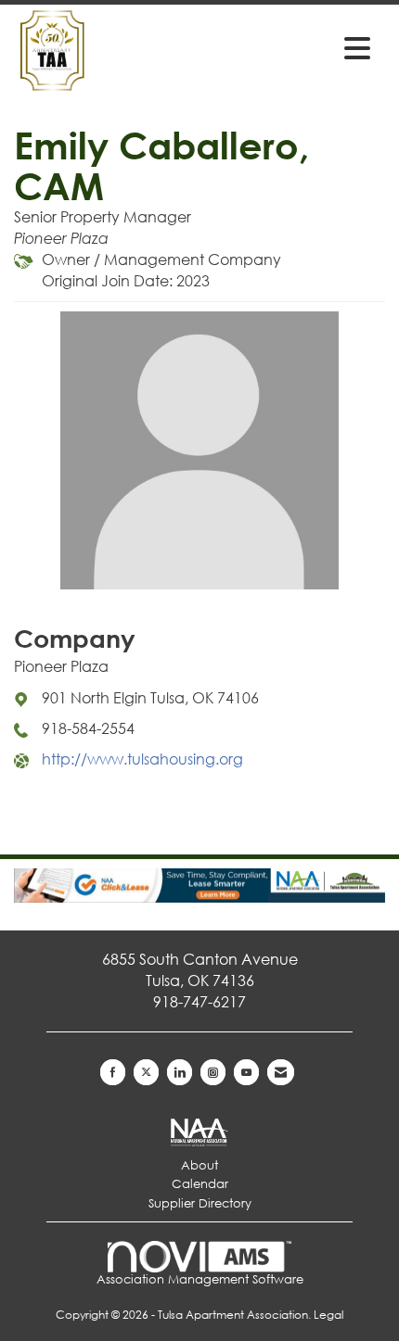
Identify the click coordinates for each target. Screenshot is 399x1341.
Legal (328, 1314)
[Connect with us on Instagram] (212, 1072)
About (199, 1165)
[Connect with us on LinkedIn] (179, 1072)
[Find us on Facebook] (112, 1072)
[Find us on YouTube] (246, 1072)
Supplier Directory (199, 1203)
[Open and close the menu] (300, 47)
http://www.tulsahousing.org (142, 758)
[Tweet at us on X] (146, 1072)
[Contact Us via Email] (280, 1072)
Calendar (200, 1184)
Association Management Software (200, 1279)
